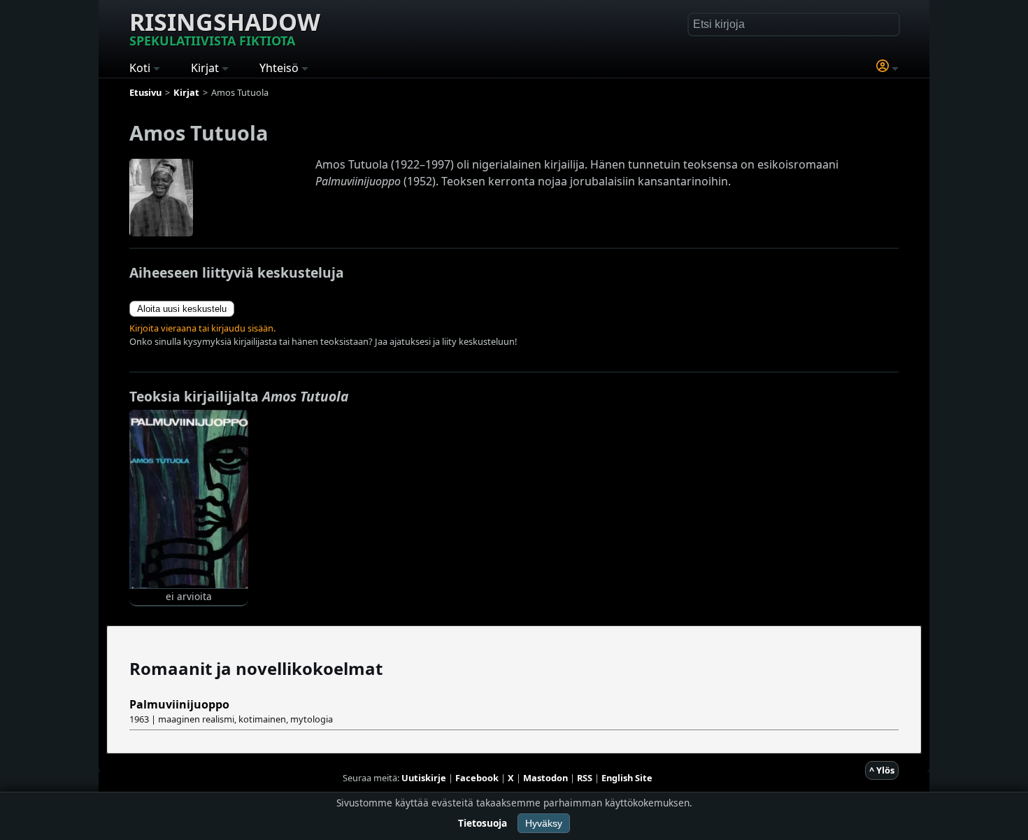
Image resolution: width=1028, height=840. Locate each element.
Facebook (477, 777)
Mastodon (545, 777)
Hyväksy (543, 823)
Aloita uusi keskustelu (182, 309)
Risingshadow (224, 27)
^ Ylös (881, 770)
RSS (584, 777)
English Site (626, 777)
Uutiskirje (423, 777)
